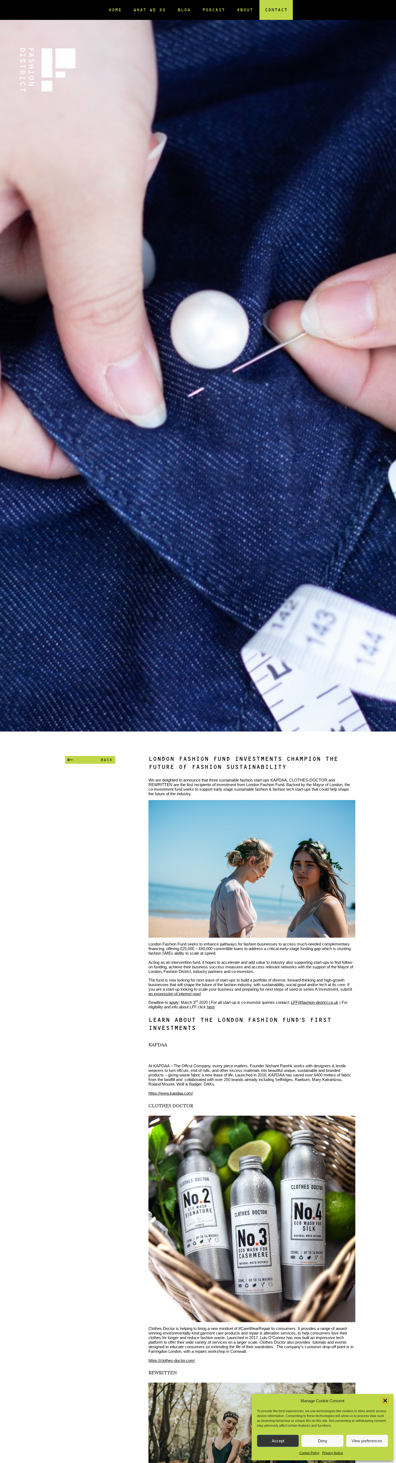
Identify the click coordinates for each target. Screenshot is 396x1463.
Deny (322, 1441)
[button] (385, 1400)
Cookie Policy (309, 1453)
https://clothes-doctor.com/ (171, 1360)
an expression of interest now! (174, 993)
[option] (198, 366)
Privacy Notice (332, 1453)
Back (107, 760)
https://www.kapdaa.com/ (170, 1093)
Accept (278, 1441)
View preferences (367, 1441)
